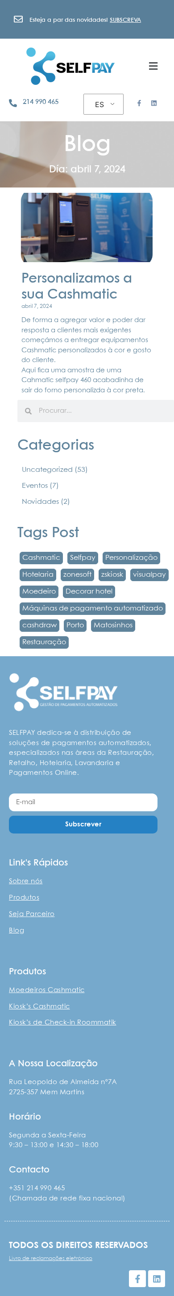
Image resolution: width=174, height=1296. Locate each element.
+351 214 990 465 (37, 1188)
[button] (153, 66)
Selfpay (82, 557)
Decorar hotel (89, 591)
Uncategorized (55, 470)
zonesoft (77, 574)
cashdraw (39, 625)
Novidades (46, 501)
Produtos (24, 898)
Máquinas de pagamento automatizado (92, 608)
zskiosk (112, 574)
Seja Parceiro (32, 914)
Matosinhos (113, 625)
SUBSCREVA (125, 20)
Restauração (44, 642)
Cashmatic (41, 557)
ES (99, 104)
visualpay (149, 574)
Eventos (40, 486)
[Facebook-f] (139, 103)
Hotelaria (38, 574)
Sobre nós (26, 881)
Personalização (131, 557)
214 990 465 (40, 102)
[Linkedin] (154, 103)
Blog (16, 931)
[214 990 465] (13, 103)
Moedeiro (39, 591)
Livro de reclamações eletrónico (50, 1258)
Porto (75, 625)
